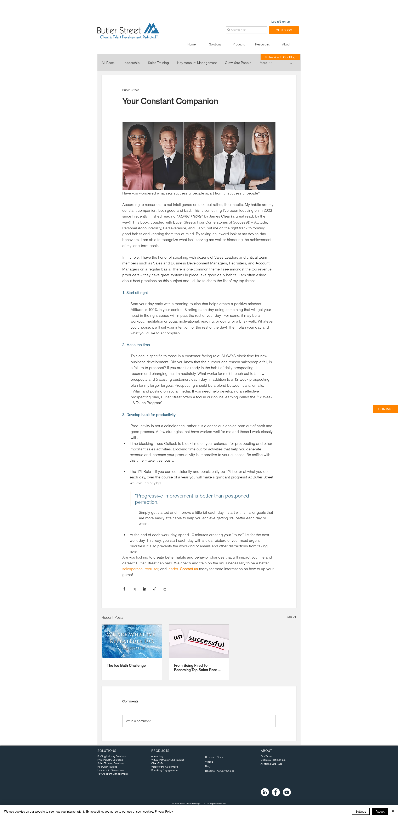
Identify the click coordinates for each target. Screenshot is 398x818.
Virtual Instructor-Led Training (167, 759)
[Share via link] (155, 589)
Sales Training (158, 63)
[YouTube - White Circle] (287, 792)
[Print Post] (165, 589)
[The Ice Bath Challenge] (132, 641)
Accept (380, 811)
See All (291, 617)
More (263, 63)
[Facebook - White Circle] (276, 792)
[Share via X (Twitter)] (134, 589)
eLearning (157, 756)
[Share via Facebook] (124, 589)
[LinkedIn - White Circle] (265, 792)
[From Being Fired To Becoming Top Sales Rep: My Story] (199, 641)
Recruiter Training (107, 766)
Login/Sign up (280, 21)
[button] (215, 44)
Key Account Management (197, 63)
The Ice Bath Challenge (126, 665)
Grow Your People (238, 63)
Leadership (131, 63)
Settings (361, 811)
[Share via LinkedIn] (145, 589)
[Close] (393, 811)
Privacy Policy (164, 811)
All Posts (108, 63)
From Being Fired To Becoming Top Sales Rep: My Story (198, 667)
